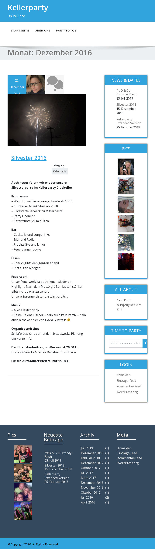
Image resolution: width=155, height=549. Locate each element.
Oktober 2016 (90, 492)
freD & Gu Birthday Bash (126, 92)
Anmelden (123, 375)
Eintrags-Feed (126, 380)
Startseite (20, 30)
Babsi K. (121, 300)
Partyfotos (66, 30)
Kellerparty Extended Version (128, 121)
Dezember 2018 (92, 453)
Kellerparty (59, 171)
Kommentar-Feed (128, 386)
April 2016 (88, 502)
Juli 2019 (87, 448)
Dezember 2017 (92, 463)
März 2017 (88, 478)
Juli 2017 (87, 473)
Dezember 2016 (92, 483)
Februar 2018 (90, 458)
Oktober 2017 (90, 468)
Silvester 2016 (28, 157)
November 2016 (92, 487)
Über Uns (42, 30)
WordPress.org (127, 392)
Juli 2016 (87, 497)
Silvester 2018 (126, 104)
